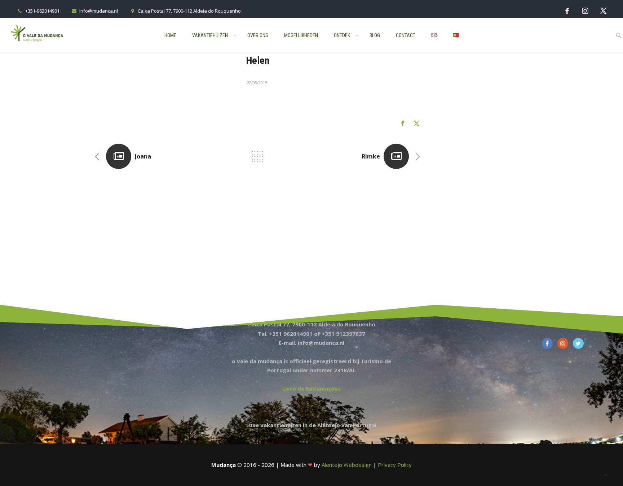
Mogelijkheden (301, 35)
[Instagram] (585, 11)
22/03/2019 (257, 82)
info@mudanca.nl (98, 11)
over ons (257, 35)
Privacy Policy (395, 464)
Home (170, 35)
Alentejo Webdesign (347, 464)
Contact (405, 35)
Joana (143, 156)
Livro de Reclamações (311, 388)
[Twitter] (603, 11)
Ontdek (342, 35)
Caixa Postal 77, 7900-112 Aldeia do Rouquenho (189, 11)
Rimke (371, 156)
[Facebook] (567, 11)
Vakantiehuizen (210, 35)
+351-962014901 (42, 11)
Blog (375, 35)
